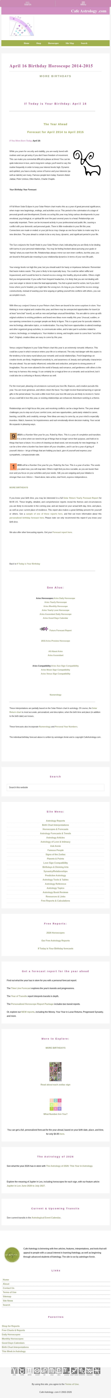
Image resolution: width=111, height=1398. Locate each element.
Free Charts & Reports (13, 1330)
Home (6, 1280)
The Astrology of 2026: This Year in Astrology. (69, 1166)
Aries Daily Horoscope (64, 598)
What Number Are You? (55, 1114)
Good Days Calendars (13, 1343)
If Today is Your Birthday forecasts (55, 948)
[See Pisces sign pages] (96, 1376)
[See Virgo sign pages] (51, 1376)
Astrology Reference (55, 884)
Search (6, 1305)
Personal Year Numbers (66, 726)
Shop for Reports (11, 1326)
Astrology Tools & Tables (55, 880)
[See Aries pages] (14, 1376)
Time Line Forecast (21, 988)
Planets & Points (55, 859)
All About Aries (55, 651)
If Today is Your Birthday (28, 564)
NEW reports (28, 1012)
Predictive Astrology (55, 875)
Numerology (55, 695)
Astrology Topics (55, 888)
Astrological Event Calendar (46, 1218)
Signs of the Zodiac (56, 854)
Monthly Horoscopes (12, 1339)
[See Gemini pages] (29, 1376)
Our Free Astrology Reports (55, 941)
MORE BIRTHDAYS (55, 76)
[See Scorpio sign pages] (66, 1376)
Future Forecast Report (61, 630)
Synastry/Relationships (56, 871)
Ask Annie (55, 846)
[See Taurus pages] (21, 1376)
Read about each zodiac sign (55, 1085)
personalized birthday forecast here (26, 518)
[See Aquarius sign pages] (89, 1376)
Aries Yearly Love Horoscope (55, 610)
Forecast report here (62, 532)
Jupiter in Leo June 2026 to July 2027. (26, 1186)
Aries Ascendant (55, 655)
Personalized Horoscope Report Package (32, 1004)
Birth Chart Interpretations (55, 825)
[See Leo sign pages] (44, 1376)
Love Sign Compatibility (55, 863)
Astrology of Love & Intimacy (55, 842)
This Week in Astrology (14, 1351)
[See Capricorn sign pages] (82, 1376)
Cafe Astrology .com (21, 25)
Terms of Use (9, 1292)
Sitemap (7, 1296)
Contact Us (8, 1288)
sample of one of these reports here (44, 514)
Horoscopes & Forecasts (55, 829)
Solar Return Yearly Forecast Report (80, 498)
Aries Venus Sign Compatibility (55, 674)
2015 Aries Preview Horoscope (55, 641)
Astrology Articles (55, 837)
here (62, 1134)
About (6, 1284)
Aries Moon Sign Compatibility (55, 670)
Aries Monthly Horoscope (55, 606)
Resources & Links (55, 896)
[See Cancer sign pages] (36, 1376)
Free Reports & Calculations (55, 901)
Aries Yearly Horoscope (55, 602)
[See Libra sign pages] (58, 1376)
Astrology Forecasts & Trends (55, 833)
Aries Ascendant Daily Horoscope (55, 614)
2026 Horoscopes (55, 933)
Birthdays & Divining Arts (55, 867)
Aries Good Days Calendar (55, 618)
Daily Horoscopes (11, 1334)
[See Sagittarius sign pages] (74, 1376)
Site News (8, 1301)
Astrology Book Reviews (55, 892)
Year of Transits (19, 996)
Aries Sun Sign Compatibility (65, 666)
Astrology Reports (55, 821)
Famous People (56, 850)
